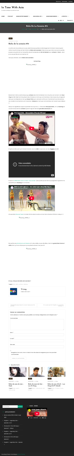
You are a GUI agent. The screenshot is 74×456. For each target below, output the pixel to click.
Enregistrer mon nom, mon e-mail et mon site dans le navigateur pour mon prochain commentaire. (34, 353)
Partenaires (64, 1)
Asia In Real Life (37, 16)
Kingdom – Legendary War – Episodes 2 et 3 (11, 432)
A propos (64, 16)
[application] (37, 413)
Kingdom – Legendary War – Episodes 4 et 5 (11, 422)
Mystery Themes (21, 454)
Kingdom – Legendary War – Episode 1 (13, 443)
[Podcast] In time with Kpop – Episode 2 (11, 438)
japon (17, 388)
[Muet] (43, 418)
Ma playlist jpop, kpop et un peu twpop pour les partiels (22, 305)
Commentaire (14, 318)
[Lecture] (29, 418)
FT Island (57, 388)
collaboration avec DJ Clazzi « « (25, 180)
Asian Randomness (51, 16)
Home (3, 16)
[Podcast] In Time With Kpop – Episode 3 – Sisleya (12, 427)
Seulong (26, 284)
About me (58, 1)
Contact (70, 1)
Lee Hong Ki (50, 390)
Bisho (10, 38)
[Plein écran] (45, 418)
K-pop (61, 388)
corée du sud (39, 388)
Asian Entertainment (22, 16)
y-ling (16, 41)
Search (69, 20)
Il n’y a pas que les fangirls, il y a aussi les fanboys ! (53, 305)
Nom (11, 332)
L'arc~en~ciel (12, 390)
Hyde (14, 388)
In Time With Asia (12, 7)
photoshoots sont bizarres (23, 243)
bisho (17, 284)
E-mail (12, 338)
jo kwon (21, 284)
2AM (14, 284)
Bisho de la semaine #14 (19, 44)
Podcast (10, 16)
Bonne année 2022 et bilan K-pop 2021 (12, 416)
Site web (12, 344)
